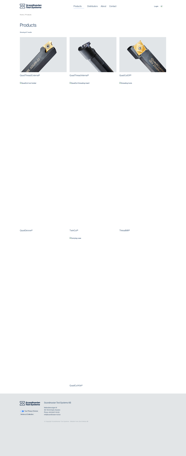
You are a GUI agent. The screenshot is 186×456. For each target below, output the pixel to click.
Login (156, 6)
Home (22, 15)
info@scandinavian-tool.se (52, 415)
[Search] (151, 6)
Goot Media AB (83, 421)
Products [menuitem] (78, 6)
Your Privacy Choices (31, 411)
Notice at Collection (27, 414)
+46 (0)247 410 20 (53, 412)
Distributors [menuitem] (92, 6)
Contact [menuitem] (112, 6)
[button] (162, 6)
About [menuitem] (103, 6)
